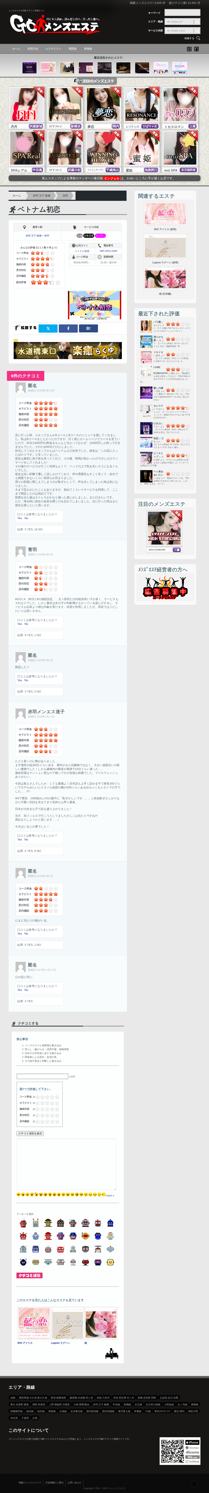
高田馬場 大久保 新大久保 (33, 1397)
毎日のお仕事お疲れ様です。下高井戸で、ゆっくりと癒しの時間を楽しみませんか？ (108, 178)
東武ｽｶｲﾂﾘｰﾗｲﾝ (162, 1411)
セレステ (158, 405)
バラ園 (157, 322)
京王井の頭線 (153, 1404)
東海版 (88, 48)
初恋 (155, 438)
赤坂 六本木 (103, 1397)
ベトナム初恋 (39, 209)
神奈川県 (193, 1411)
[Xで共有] (48, 328)
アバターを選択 (25, 1214)
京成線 (63, 1411)
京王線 (138, 1404)
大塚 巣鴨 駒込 (81, 1404)
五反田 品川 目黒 (169, 1397)
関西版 (73, 48)
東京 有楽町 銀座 (19, 1404)
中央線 (116, 1404)
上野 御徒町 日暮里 (59, 1404)
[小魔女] (104, 68)
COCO (157, 423)
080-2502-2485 (108, 251)
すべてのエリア (175, 21)
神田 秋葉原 (38, 1404)
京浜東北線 (76, 1411)
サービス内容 (155, 30)
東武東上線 (124, 1411)
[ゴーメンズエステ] (54, 31)
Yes (19, 518)
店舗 (79, 235)
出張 (34, 1417)
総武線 (41, 1411)
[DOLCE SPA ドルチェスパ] (179, 68)
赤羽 (65, 195)
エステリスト (53, 48)
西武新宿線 (92, 1411)
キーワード (154, 12)
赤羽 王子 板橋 (41, 195)
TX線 (148, 1411)
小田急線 (169, 1404)
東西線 (52, 1411)
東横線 (194, 1404)
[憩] (85, 68)
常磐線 (137, 1411)
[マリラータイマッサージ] (142, 68)
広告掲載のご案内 (54, 1482)
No (26, 518)
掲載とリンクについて (30, 1482)
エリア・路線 (155, 21)
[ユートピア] (123, 68)
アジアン (100, 235)
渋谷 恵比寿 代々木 (123, 1397)
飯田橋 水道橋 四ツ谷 (81, 1397)
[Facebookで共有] (68, 328)
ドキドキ (158, 352)
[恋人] (67, 68)
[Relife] (29, 68)
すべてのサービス (176, 31)
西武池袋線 (108, 1411)
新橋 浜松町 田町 (147, 1397)
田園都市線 (16, 1411)
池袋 (12, 1397)
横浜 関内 (179, 1411)
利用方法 (33, 48)
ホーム (16, 48)
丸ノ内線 (182, 1404)
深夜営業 (89, 235)
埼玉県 (14, 1417)
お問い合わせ (74, 1482)
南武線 (30, 1411)
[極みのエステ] (161, 68)
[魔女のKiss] (48, 68)
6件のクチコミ (25, 375)
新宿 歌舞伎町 (58, 1397)
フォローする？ (194, 1484)
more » (110, 1195)
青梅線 (127, 1404)
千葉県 (25, 1417)
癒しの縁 (158, 388)
